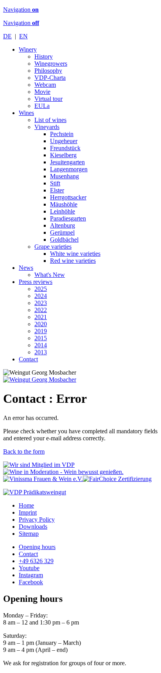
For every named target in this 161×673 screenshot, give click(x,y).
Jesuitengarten (67, 162)
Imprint (28, 512)
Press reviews (35, 281)
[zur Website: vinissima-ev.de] (43, 479)
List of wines (50, 120)
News (26, 267)
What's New (49, 274)
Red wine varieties (73, 260)
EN (23, 36)
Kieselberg (63, 155)
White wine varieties (75, 253)
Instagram (31, 575)
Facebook (31, 582)
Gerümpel (62, 232)
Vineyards (46, 127)
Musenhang (64, 176)
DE (7, 36)
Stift (55, 183)
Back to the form (24, 451)
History (43, 56)
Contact (28, 359)
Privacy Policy (37, 519)
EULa (42, 105)
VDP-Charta (50, 77)
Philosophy (48, 70)
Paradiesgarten (68, 218)
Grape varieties (53, 246)
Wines (26, 112)
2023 (40, 303)
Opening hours (37, 547)
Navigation (21, 9)
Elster (57, 190)
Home (26, 505)
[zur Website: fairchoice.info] (117, 479)
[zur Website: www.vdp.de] (39, 464)
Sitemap (29, 533)
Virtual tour (48, 98)
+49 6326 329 (36, 561)
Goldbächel (64, 239)
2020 (40, 324)
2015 (40, 338)
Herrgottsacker (68, 197)
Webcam (45, 84)
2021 (40, 317)
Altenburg (62, 225)
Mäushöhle (63, 204)
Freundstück (65, 148)
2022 (40, 310)
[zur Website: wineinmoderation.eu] (63, 471)
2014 (40, 345)
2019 (40, 331)
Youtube (29, 568)
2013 (40, 352)
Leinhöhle (62, 211)
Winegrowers (50, 63)
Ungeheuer (63, 141)
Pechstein (61, 134)
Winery (28, 49)
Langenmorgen (69, 169)
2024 (40, 296)
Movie (42, 91)
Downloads (33, 526)
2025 (40, 288)
